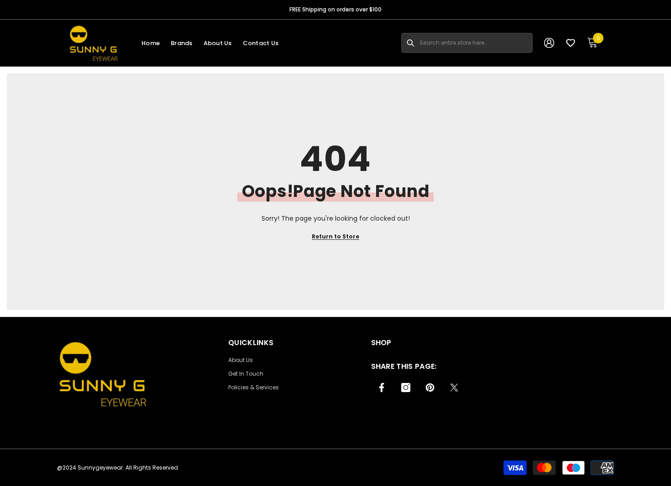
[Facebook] (381, 387)
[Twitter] (454, 387)
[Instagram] (405, 387)
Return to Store (335, 236)
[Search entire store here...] (410, 43)
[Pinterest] (429, 387)
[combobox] (476, 43)
